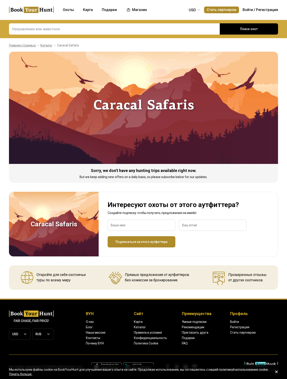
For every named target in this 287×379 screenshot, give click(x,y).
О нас (90, 322)
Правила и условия (148, 332)
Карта (138, 322)
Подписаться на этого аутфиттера (141, 242)
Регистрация (267, 10)
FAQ (185, 343)
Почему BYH (95, 343)
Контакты (93, 338)
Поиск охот (249, 29)
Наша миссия (95, 332)
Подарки (188, 338)
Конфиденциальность (150, 338)
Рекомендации (193, 327)
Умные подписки (194, 322)
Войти (248, 10)
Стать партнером (221, 10)
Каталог (140, 327)
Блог (89, 327)
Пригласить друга (195, 332)
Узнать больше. (20, 374)
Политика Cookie (146, 343)
